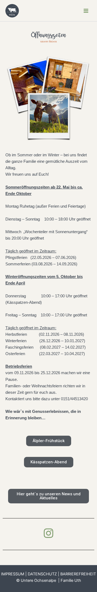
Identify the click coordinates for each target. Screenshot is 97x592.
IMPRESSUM (12, 574)
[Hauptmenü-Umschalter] (86, 10)
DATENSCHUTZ (42, 574)
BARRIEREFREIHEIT (78, 574)
